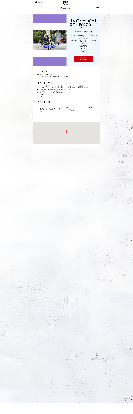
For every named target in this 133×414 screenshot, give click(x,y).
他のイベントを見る (83, 59)
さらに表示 (40, 96)
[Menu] (98, 7)
